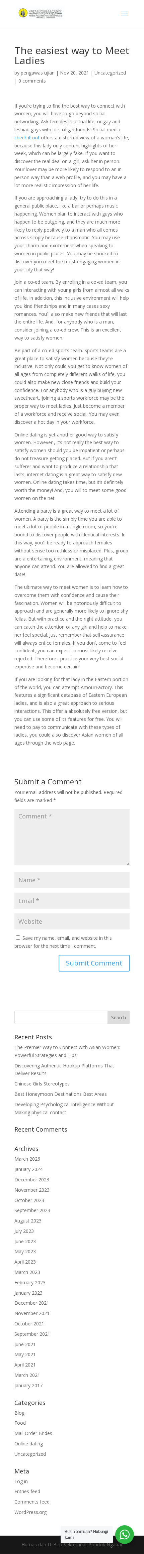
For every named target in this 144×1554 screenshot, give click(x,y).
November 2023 (32, 1190)
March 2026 (27, 1159)
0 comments (32, 81)
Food (20, 1423)
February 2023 (30, 1282)
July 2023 (24, 1231)
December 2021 (31, 1303)
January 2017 (28, 1385)
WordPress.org (30, 1512)
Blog (19, 1413)
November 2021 (32, 1313)
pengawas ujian (38, 73)
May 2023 (25, 1251)
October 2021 (29, 1323)
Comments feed (32, 1502)
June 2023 (25, 1241)
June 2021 (25, 1344)
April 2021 (25, 1365)
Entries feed (27, 1491)
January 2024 (28, 1169)
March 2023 (27, 1272)
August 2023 (28, 1220)
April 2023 (25, 1262)
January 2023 (28, 1293)
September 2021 (32, 1334)
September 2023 (32, 1210)
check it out (27, 137)
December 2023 (31, 1179)
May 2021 (25, 1354)
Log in (21, 1481)
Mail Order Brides (33, 1433)
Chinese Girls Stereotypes (42, 1083)
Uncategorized (110, 73)
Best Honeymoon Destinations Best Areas (60, 1094)
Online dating (28, 1443)
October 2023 (29, 1200)
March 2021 (27, 1375)
